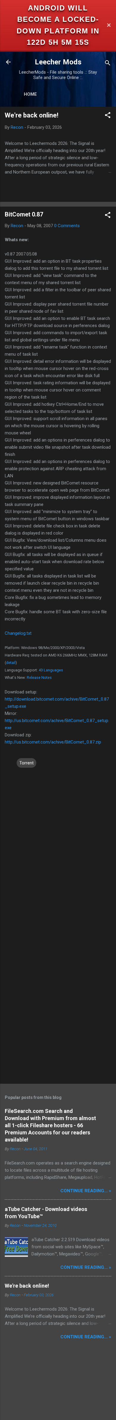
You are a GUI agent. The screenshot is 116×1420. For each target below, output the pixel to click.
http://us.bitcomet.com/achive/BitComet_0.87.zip (53, 742)
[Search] (107, 64)
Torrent (26, 763)
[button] (107, 116)
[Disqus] (58, 843)
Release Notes (39, 677)
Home (30, 94)
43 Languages (51, 670)
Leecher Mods (58, 62)
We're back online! (31, 115)
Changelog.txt (18, 633)
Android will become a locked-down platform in (58, 19)
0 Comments (67, 225)
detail (10, 662)
